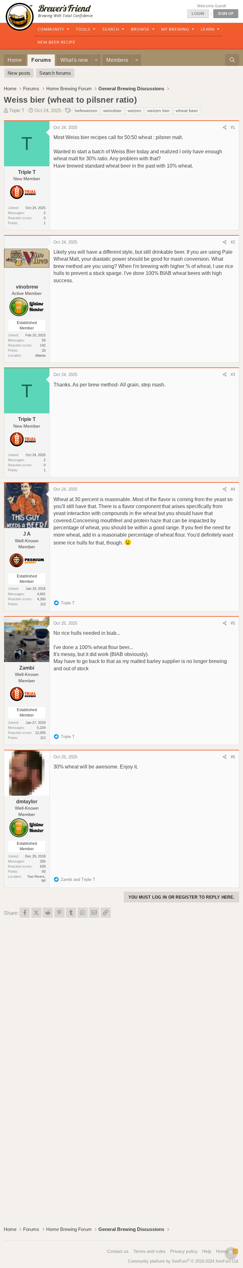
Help (206, 1251)
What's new (74, 60)
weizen (134, 110)
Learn (208, 29)
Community (51, 29)
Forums (41, 60)
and (78, 879)
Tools (83, 29)
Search (110, 29)
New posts (19, 73)
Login (198, 13)
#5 (233, 623)
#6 (233, 757)
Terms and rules (149, 1251)
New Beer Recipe (57, 42)
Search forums (55, 73)
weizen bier (158, 110)
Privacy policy (183, 1251)
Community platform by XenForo (183, 1261)
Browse (140, 29)
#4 (233, 489)
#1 (233, 127)
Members (117, 60)
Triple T (16, 110)
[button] (96, 60)
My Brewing (175, 29)
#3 (233, 374)
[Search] (232, 60)
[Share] (224, 127)
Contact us (117, 1251)
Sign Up (226, 13)
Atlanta (40, 355)
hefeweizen (86, 110)
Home (15, 60)
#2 (233, 242)
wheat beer (187, 110)
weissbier (112, 110)
